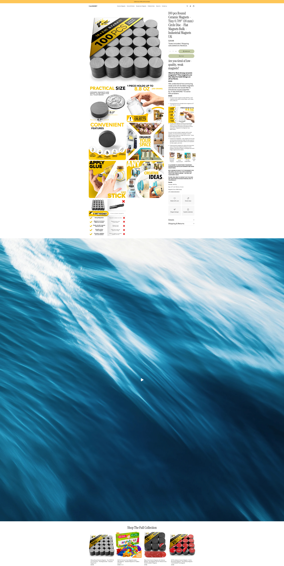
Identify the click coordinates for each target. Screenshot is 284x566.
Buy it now (181, 56)
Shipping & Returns (176, 223)
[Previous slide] (91, 544)
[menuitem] (121, 6)
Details (171, 220)
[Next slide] (112, 544)
